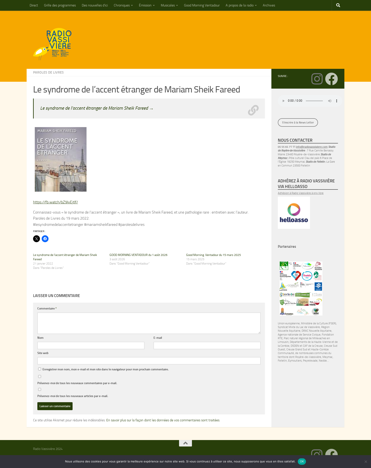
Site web (43, 353)
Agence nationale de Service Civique (299, 334)
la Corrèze (283, 345)
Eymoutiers (295, 360)
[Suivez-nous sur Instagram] (316, 78)
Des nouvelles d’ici (95, 5)
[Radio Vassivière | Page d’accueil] (54, 44)
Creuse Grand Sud (296, 349)
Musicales (168, 5)
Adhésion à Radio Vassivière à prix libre (301, 193)
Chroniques (122, 5)
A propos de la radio (240, 5)
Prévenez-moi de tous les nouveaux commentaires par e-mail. (77, 383)
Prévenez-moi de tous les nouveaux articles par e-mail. (72, 396)
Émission (145, 5)
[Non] (365, 461)
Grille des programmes (60, 5)
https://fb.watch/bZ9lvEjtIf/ (55, 202)
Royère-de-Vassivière (308, 357)
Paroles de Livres (48, 72)
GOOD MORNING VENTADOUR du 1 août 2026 (138, 255)
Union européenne (289, 323)
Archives (269, 5)
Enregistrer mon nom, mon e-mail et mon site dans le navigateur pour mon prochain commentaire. (106, 369)
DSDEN (295, 345)
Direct (34, 5)
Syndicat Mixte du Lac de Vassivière (299, 327)
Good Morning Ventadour (202, 5)
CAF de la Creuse (313, 345)
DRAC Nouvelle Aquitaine (316, 330)
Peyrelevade (310, 360)
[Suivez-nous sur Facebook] (331, 78)
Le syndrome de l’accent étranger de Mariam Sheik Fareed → (97, 108)
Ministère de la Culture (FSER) (318, 323)
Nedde (323, 360)
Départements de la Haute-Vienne (310, 341)
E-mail (158, 338)
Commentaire (47, 308)
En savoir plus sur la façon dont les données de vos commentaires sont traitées (162, 420)
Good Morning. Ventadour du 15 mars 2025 (213, 255)
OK (302, 461)
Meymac (327, 357)
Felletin (282, 360)
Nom (40, 338)
